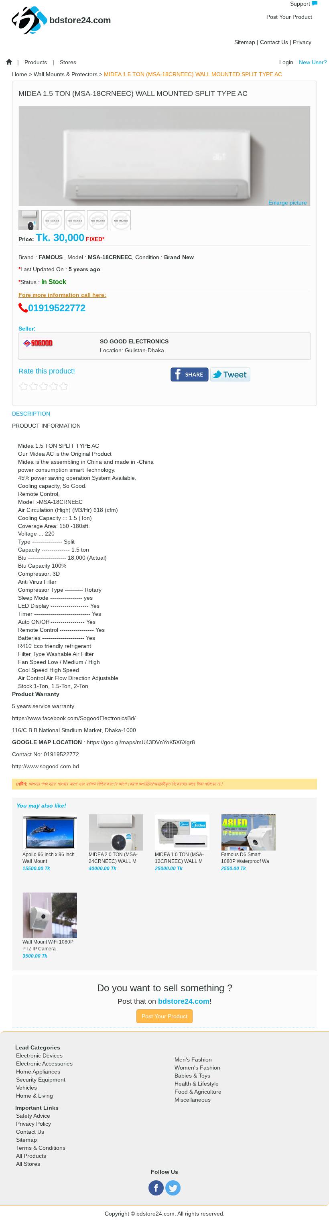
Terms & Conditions (40, 1148)
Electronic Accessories (44, 1063)
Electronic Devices (39, 1055)
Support (301, 3)
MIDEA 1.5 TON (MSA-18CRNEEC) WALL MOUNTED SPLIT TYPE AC (193, 74)
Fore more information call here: (62, 295)
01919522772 (56, 307)
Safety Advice (33, 1115)
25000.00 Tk (169, 868)
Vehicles (26, 1087)
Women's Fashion (197, 1067)
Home (19, 74)
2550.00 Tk (233, 868)
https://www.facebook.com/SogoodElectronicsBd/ (74, 718)
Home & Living (34, 1095)
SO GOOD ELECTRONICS (134, 341)
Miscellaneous (193, 1099)
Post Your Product (289, 17)
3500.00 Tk (34, 956)
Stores (68, 62)
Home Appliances (38, 1071)
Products (35, 62)
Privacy (302, 42)
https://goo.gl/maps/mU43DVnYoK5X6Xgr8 (141, 742)
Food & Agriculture (198, 1091)
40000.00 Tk (102, 868)
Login (286, 62)
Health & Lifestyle (197, 1083)
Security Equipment (40, 1079)
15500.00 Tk (36, 868)
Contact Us (274, 42)
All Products (31, 1156)
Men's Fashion (193, 1059)
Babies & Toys (192, 1075)
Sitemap (244, 42)
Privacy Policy (33, 1123)
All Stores (28, 1164)
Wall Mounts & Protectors (65, 74)
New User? (313, 62)
